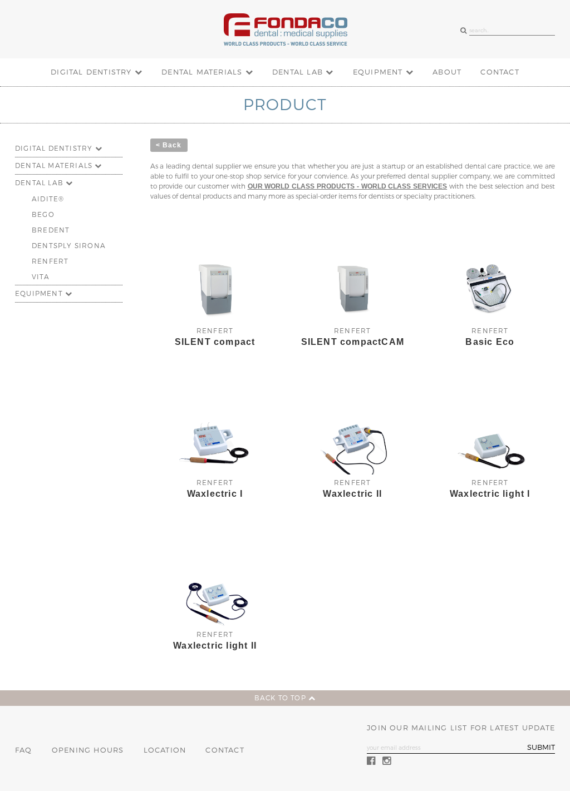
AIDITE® (48, 199)
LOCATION (165, 750)
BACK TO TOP (281, 698)
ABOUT (447, 72)
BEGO (43, 214)
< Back (169, 145)
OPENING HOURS (88, 750)
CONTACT (499, 72)
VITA (41, 277)
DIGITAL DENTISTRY (93, 72)
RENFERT (50, 261)
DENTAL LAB (299, 72)
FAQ (23, 750)
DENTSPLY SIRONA (69, 245)
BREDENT (51, 230)
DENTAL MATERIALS (203, 72)
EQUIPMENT (379, 72)
